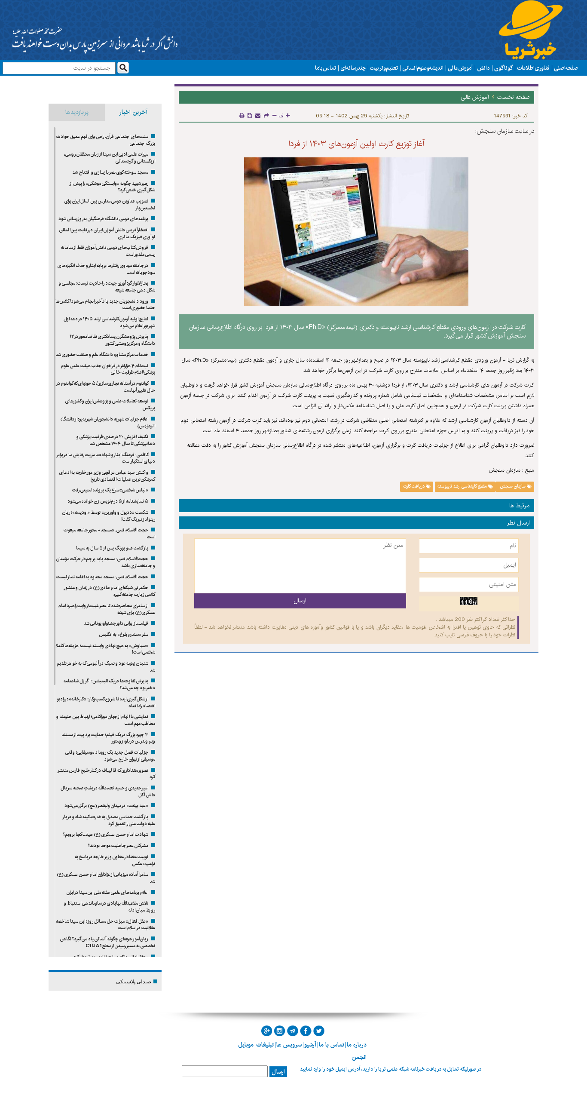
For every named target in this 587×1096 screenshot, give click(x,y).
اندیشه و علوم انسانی (422, 68)
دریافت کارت (414, 487)
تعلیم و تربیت (384, 68)
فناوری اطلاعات (533, 68)
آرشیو (310, 1045)
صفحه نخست (513, 97)
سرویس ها (289, 1045)
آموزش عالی (460, 68)
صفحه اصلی (566, 68)
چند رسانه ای (353, 68)
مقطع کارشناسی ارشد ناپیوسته (462, 487)
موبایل (246, 1045)
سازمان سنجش (512, 487)
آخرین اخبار (133, 112)
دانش (483, 68)
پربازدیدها (77, 112)
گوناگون (503, 68)
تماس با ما (325, 68)
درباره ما (357, 1045)
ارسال (278, 1072)
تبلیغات (265, 1045)
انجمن (359, 1057)
